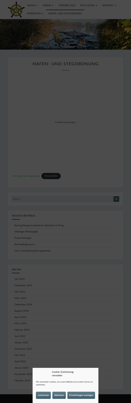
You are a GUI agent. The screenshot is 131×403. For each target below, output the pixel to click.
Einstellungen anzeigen (81, 395)
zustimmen (43, 395)
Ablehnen (59, 395)
